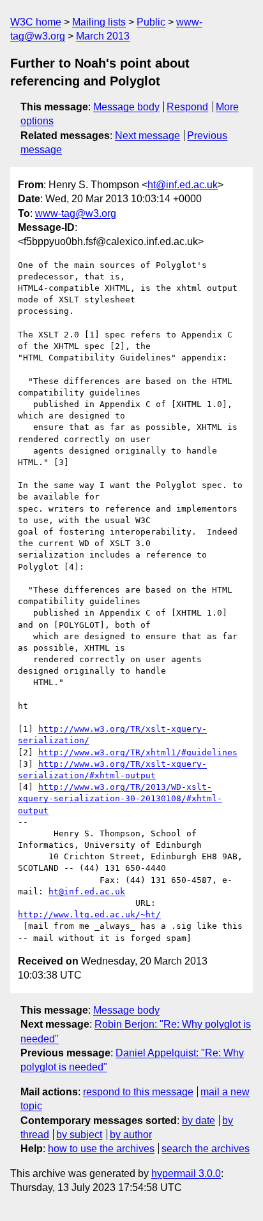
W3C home (35, 22)
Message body (126, 106)
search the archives (206, 1148)
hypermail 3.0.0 (186, 1173)
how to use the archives (101, 1148)
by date (198, 1120)
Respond (187, 106)
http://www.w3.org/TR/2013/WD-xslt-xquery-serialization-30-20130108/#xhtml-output (120, 798)
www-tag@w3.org (75, 213)
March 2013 (103, 36)
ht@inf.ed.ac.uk (182, 184)
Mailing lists (99, 22)
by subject (79, 1134)
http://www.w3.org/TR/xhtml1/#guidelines (137, 752)
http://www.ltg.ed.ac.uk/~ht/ (89, 914)
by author (131, 1134)
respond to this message (138, 1091)
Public (151, 22)
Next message (147, 135)
